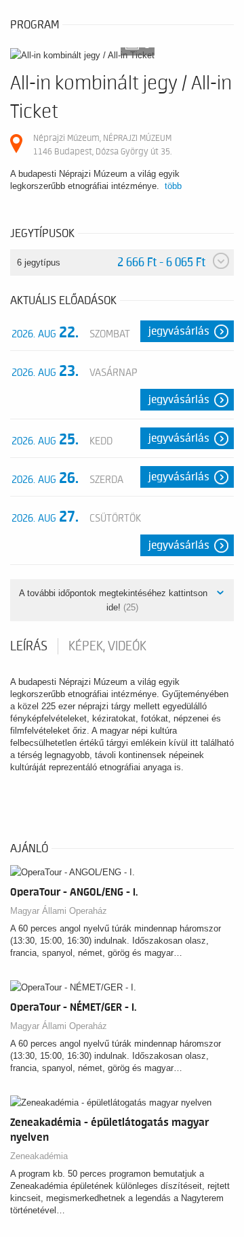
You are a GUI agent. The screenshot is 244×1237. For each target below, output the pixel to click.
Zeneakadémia (39, 1156)
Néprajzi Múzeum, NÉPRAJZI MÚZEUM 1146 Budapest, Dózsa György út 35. (102, 144)
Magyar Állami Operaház (58, 911)
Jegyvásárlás (178, 331)
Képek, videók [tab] (107, 646)
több (173, 186)
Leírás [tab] (28, 646)
